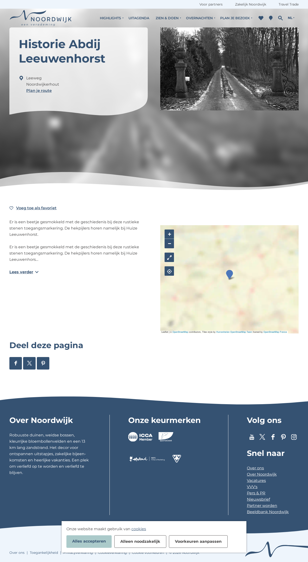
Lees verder (21, 272)
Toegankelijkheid (44, 552)
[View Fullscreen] (169, 257)
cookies (138, 529)
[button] (229, 274)
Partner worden (262, 505)
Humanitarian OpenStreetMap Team (234, 331)
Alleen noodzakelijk (140, 541)
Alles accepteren (89, 541)
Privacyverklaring (78, 552)
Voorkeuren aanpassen (198, 541)
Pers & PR (256, 493)
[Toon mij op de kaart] (169, 271)
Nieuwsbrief (258, 499)
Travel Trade (289, 4)
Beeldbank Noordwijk (268, 512)
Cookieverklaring (112, 552)
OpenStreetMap (180, 331)
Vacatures (256, 480)
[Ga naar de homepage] (40, 18)
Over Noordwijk (262, 474)
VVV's (252, 487)
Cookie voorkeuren (148, 552)
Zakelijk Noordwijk (250, 4)
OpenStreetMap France (275, 331)
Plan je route (39, 90)
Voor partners (211, 4)
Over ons (255, 468)
